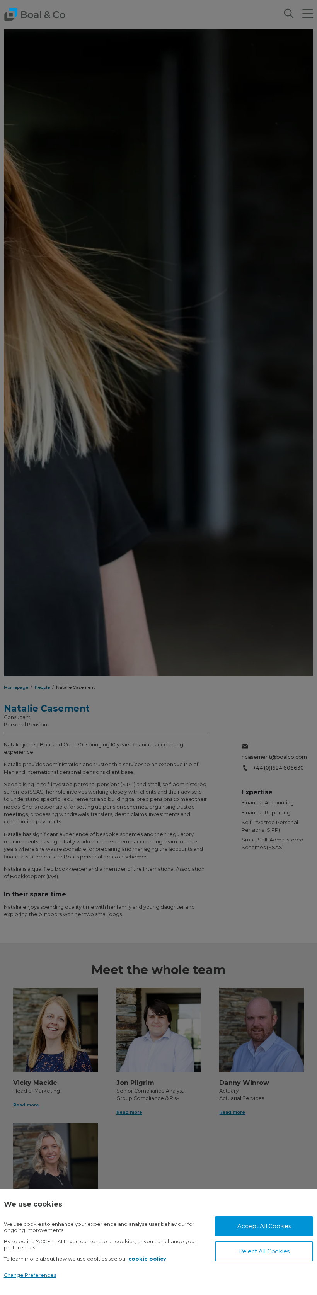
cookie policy (147, 1259)
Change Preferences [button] (30, 1275)
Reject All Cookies (264, 1251)
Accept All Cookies (264, 1226)
